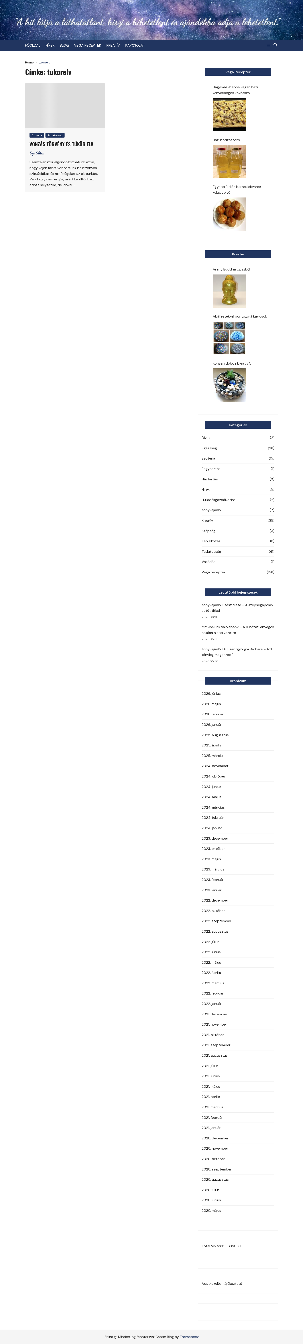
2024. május (211, 797)
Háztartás (210, 479)
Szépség (208, 531)
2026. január (212, 724)
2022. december (215, 900)
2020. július (211, 1190)
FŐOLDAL (32, 45)
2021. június (211, 1076)
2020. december (215, 1138)
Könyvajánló (211, 510)
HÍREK (50, 45)
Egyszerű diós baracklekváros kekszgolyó (237, 189)
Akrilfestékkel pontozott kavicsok (240, 316)
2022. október (213, 910)
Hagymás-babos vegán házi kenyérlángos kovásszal (235, 90)
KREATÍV (113, 45)
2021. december (214, 1014)
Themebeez (189, 1336)
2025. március (213, 755)
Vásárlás (208, 561)
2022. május (211, 962)
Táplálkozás (211, 541)
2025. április (211, 745)
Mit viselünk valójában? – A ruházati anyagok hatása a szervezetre (238, 630)
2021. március (212, 1107)
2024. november (215, 766)
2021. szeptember (216, 1045)
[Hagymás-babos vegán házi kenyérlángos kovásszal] (229, 114)
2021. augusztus (215, 1055)
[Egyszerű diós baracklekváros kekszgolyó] (229, 214)
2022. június (211, 952)
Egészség (209, 448)
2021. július (210, 1066)
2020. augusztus (215, 1179)
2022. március (213, 983)
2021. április (211, 1096)
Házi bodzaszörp (226, 140)
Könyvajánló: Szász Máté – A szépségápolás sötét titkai (237, 608)
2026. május (211, 704)
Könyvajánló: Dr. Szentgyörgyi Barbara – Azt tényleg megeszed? (237, 652)
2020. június (211, 1200)
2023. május (211, 859)
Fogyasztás (211, 468)
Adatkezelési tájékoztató (222, 1283)
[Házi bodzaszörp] (229, 161)
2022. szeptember (216, 921)
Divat (206, 437)
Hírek (206, 489)
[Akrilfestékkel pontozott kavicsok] (229, 338)
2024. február (213, 817)
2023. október (213, 848)
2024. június (211, 786)
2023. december (215, 838)
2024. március (213, 807)
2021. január (211, 1127)
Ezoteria (37, 135)
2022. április (211, 972)
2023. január (212, 890)
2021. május (211, 1086)
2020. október (213, 1159)
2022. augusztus (215, 931)
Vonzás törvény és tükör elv (61, 144)
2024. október (213, 776)
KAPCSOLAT (135, 45)
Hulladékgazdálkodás (219, 499)
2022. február (213, 993)
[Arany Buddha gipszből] (229, 291)
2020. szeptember (217, 1169)
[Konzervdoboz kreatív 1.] (229, 385)
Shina (40, 153)
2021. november (214, 1024)
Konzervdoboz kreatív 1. (232, 363)
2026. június (211, 693)
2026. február (213, 714)
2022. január (212, 1003)
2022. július (210, 941)
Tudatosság (55, 135)
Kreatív (207, 520)
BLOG (64, 45)
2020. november (215, 1148)
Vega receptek (214, 572)
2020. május (211, 1210)
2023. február (213, 879)
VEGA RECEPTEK (87, 45)
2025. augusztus (215, 735)
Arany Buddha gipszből (231, 269)
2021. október (213, 1034)
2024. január (212, 828)
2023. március (213, 869)
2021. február (212, 1117)
